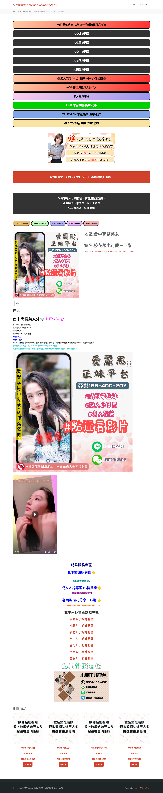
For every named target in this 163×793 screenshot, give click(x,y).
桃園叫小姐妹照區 (81, 625)
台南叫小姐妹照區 (81, 652)
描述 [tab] (18, 304)
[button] (75, 235)
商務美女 (131, 252)
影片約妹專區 (109, 252)
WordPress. (145, 788)
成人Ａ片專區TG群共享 (79, 588)
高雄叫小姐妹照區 (81, 658)
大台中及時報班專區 (25, 12)
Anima (136, 788)
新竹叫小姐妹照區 (81, 632)
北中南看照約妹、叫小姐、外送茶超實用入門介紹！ (36, 5)
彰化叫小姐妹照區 (81, 645)
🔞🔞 (81, 78)
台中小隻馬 (123, 252)
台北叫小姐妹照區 (81, 619)
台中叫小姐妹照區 (81, 639)
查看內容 (28, 764)
